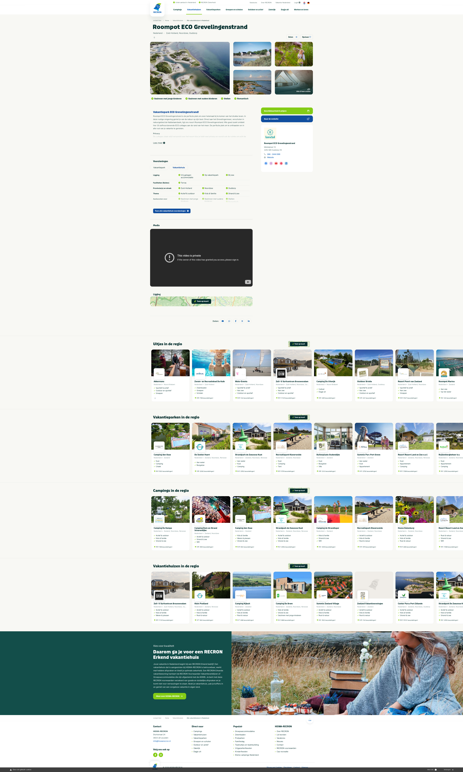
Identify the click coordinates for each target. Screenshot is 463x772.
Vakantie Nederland (283, 2)
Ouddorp (308, 384)
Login (296, 2)
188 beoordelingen (165, 547)
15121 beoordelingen (410, 620)
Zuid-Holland (209, 384)
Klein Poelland (201, 603)
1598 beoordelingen (410, 471)
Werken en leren (301, 9)
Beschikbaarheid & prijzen (275, 111)
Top (309, 720)
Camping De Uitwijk (326, 381)
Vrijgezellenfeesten (243, 748)
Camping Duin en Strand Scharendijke (205, 529)
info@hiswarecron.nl (162, 741)
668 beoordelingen (288, 620)
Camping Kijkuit (242, 603)
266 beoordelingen (410, 547)
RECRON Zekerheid (208, 2)
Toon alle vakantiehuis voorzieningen (170, 211)
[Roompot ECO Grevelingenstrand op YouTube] (276, 163)
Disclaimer (288, 767)
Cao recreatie (282, 751)
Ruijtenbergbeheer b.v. (449, 454)
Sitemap (305, 767)
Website (270, 157)
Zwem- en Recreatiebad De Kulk (209, 381)
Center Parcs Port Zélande (410, 603)
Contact (280, 745)
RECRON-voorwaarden (286, 748)
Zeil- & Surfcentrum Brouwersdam (292, 381)
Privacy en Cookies (274, 767)
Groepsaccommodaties (245, 731)
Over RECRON (266, 2)
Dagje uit (285, 9)
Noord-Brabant (169, 384)
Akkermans (159, 381)
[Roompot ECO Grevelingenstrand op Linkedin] (286, 163)
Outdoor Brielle (364, 381)
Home (167, 20)
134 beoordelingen (369, 620)
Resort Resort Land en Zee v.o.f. (413, 454)
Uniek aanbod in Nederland (185, 2)
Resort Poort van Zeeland (410, 381)
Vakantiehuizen (194, 9)
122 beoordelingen (247, 398)
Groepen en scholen (234, 9)
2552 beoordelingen (247, 471)
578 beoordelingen (288, 471)
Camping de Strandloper (328, 528)
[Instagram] (161, 755)
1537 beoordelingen (410, 398)
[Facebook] (155, 755)
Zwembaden (240, 735)
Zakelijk (272, 9)
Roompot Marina (447, 381)
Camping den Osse (162, 454)
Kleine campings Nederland (247, 755)
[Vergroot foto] (252, 54)
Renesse (223, 458)
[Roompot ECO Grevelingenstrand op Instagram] (271, 163)
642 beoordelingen (206, 620)
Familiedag (239, 741)
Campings (177, 9)
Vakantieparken (213, 9)
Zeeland (452, 384)
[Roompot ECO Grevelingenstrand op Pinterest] (281, 163)
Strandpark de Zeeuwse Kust (248, 454)
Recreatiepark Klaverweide (288, 454)
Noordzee (259, 384)
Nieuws (280, 741)
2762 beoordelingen (369, 471)
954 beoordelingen (206, 547)
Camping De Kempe (163, 528)
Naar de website (271, 119)
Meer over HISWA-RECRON (167, 696)
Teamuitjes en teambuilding (247, 745)
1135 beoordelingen (288, 398)
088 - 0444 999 (273, 154)
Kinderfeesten (241, 751)
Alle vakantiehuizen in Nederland (198, 20)
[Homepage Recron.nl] (155, 766)
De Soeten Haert (202, 454)
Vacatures (253, 2)
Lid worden (281, 735)
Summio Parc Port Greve (368, 454)
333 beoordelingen (328, 471)
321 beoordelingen (369, 398)
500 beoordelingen (165, 471)
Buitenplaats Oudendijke (328, 454)
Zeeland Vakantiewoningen (370, 603)
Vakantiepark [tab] (159, 167)
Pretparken (240, 738)
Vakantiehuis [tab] (179, 167)
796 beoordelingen (206, 398)
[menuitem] (177, 9)
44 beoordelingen (450, 398)
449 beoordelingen (328, 547)
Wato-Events (241, 381)
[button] (310, 376)
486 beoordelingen (247, 620)
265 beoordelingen (328, 398)
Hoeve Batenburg (406, 528)
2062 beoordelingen (207, 471)
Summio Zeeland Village (328, 603)
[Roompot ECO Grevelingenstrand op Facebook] (266, 163)
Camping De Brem (284, 603)
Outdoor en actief (255, 9)
